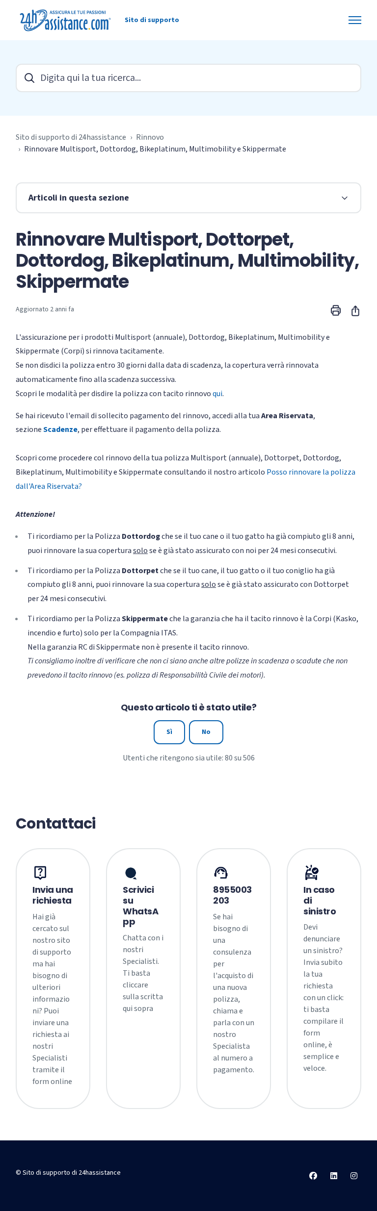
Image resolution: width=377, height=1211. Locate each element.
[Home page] (66, 20)
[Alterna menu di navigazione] (355, 20)
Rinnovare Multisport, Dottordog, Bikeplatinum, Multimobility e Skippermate (155, 149)
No (206, 732)
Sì (169, 732)
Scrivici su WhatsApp (140, 905)
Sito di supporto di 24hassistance (71, 137)
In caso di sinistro (319, 900)
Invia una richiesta (52, 895)
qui (217, 393)
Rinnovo (150, 137)
